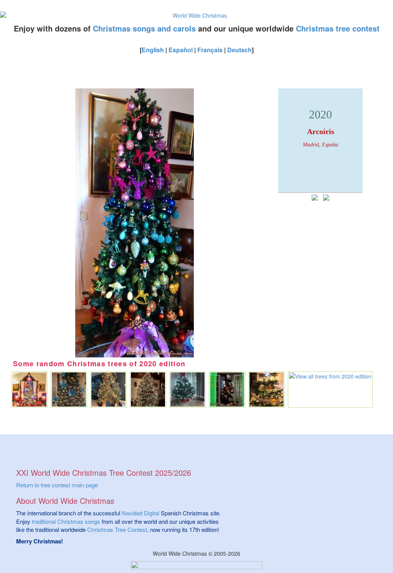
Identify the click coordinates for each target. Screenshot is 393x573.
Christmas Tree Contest (117, 529)
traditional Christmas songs (66, 521)
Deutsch (239, 49)
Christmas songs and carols (144, 28)
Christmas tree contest (338, 28)
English (153, 49)
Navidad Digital (140, 513)
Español (180, 49)
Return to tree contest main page (57, 485)
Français (210, 49)
